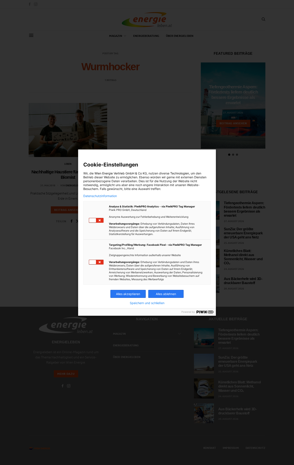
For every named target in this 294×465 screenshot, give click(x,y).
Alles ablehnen (166, 294)
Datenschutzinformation (100, 196)
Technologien (179, 173)
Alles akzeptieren (128, 294)
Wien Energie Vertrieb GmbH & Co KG (120, 173)
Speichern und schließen (147, 303)
